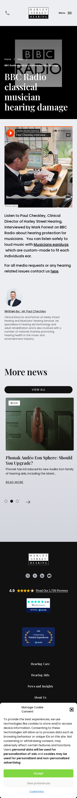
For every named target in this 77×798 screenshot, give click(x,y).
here (54, 271)
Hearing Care (40, 664)
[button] (71, 709)
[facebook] (35, 576)
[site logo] (38, 13)
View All (38, 390)
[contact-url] (7, 13)
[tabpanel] (38, 441)
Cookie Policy (37, 791)
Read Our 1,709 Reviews (52, 590)
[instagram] (28, 576)
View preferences (38, 783)
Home (7, 59)
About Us (40, 697)
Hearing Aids (40, 675)
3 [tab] (17, 501)
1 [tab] (5, 501)
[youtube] (49, 576)
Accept (38, 773)
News (20, 59)
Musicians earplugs (51, 244)
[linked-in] (42, 576)
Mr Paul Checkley (25, 311)
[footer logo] (38, 559)
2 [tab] (11, 501)
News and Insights (40, 686)
